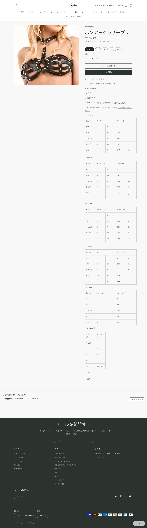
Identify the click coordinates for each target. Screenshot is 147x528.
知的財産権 (18, 469)
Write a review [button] (137, 399)
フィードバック (100, 457)
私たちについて (19, 454)
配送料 (87, 41)
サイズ (89, 49)
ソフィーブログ (19, 457)
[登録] (90, 440)
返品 (56, 476)
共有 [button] (88, 379)
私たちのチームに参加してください (107, 454)
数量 (86, 54)
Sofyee (21, 523)
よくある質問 (59, 484)
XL (118, 49)
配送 (56, 472)
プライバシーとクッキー (23, 461)
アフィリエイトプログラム (63, 461)
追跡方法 (57, 469)
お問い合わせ (59, 454)
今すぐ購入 (108, 72)
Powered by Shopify (30, 523)
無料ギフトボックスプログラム (65, 465)
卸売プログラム (59, 457)
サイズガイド (59, 480)
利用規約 (17, 465)
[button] (16, 5)
